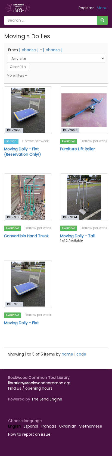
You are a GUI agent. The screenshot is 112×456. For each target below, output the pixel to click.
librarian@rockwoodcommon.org (39, 383)
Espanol (31, 426)
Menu (102, 8)
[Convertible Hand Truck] (28, 197)
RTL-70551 (14, 130)
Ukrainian (67, 426)
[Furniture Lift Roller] (84, 110)
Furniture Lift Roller (77, 149)
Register (86, 8)
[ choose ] (29, 50)
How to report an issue (29, 434)
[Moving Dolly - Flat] (28, 284)
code (81, 354)
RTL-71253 (14, 304)
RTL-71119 (13, 217)
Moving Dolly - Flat (21, 322)
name (68, 354)
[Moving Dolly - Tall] (84, 197)
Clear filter (18, 66)
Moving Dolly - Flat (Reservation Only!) (22, 151)
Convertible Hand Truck (26, 236)
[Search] (102, 20)
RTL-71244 (70, 217)
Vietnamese (90, 426)
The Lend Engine (46, 399)
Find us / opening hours (30, 388)
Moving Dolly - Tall (77, 236)
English (14, 426)
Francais (49, 426)
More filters (16, 75)
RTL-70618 (70, 130)
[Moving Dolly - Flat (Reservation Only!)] (28, 110)
